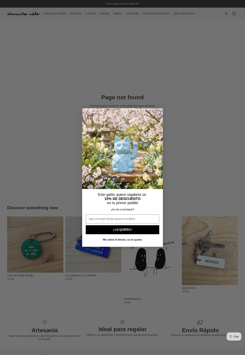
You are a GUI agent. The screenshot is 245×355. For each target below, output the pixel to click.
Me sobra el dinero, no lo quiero (122, 239)
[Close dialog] (158, 112)
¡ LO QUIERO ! (122, 229)
